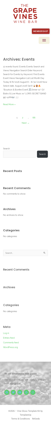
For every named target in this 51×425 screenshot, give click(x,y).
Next (25, 123)
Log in (6, 333)
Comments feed (11, 342)
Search (6, 148)
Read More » (9, 104)
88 (34, 117)
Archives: (19, 59)
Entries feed (9, 338)
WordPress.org (10, 347)
